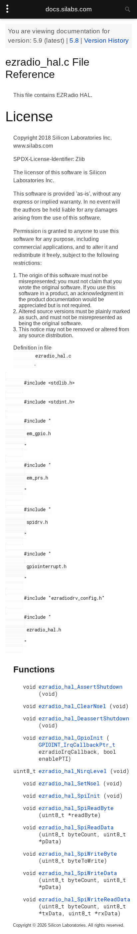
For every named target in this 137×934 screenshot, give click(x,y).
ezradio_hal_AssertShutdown (80, 686)
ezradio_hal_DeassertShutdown (84, 718)
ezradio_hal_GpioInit (72, 737)
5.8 (74, 40)
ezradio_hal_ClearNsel (74, 705)
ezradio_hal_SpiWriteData (78, 872)
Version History (106, 40)
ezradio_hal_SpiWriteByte (78, 853)
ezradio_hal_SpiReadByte (76, 807)
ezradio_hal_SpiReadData (76, 827)
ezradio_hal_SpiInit (71, 795)
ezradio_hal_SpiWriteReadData (84, 899)
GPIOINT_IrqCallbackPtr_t (77, 744)
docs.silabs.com (69, 9)
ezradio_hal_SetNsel (71, 783)
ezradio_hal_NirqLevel (74, 770)
